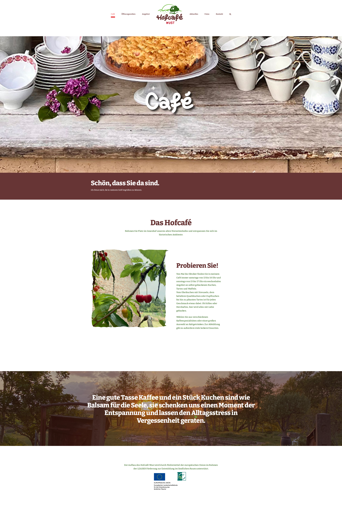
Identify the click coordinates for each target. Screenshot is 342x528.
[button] (218, 14)
